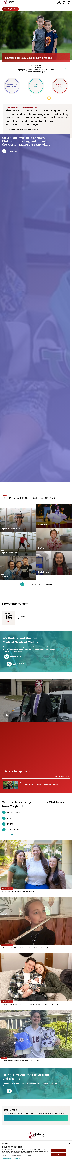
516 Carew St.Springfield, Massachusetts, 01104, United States (36, 69)
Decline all (58, 1154)
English (4, 1143)
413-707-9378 (36, 66)
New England (9, 9)
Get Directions (34, 72)
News (9, 818)
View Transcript (61, 776)
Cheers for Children (22, 617)
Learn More (13, 151)
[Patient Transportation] (36, 700)
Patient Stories (13, 812)
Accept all (58, 1151)
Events (10, 824)
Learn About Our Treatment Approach (21, 129)
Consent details (6, 1158)
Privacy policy (18, 1158)
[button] (64, 2)
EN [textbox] (64, 3)
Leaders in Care (13, 830)
